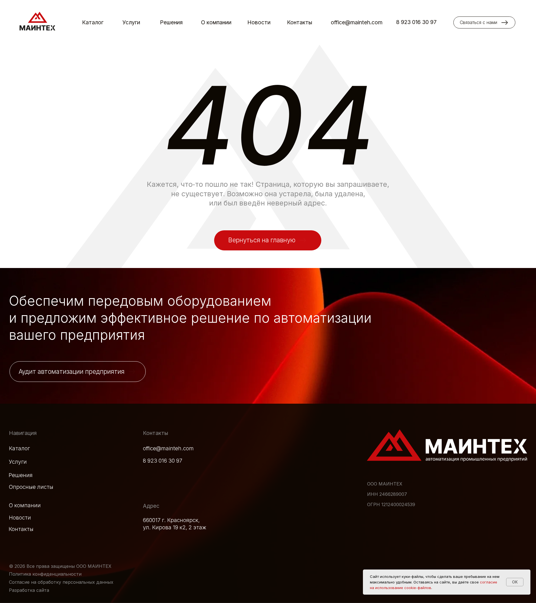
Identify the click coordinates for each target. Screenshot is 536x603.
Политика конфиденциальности (45, 574)
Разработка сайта (29, 590)
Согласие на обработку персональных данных (61, 582)
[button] (484, 22)
